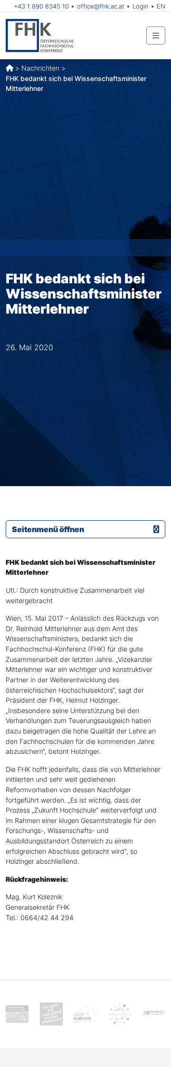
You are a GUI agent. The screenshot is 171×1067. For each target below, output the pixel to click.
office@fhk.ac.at (100, 6)
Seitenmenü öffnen (48, 529)
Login (141, 6)
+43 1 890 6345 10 (41, 6)
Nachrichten (40, 68)
